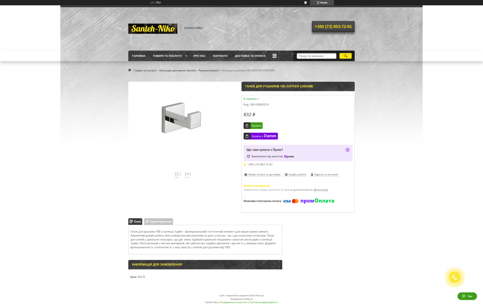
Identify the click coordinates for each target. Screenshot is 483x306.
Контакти (220, 55)
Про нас (199, 55)
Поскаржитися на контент (233, 302)
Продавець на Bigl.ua (241, 299)
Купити (256, 125)
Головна (138, 55)
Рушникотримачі (209, 70)
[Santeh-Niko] (152, 28)
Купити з (257, 136)
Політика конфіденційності (263, 302)
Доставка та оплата (250, 55)
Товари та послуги (167, 55)
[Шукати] (345, 56)
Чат (470, 296)
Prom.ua (259, 295)
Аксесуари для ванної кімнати (177, 70)
